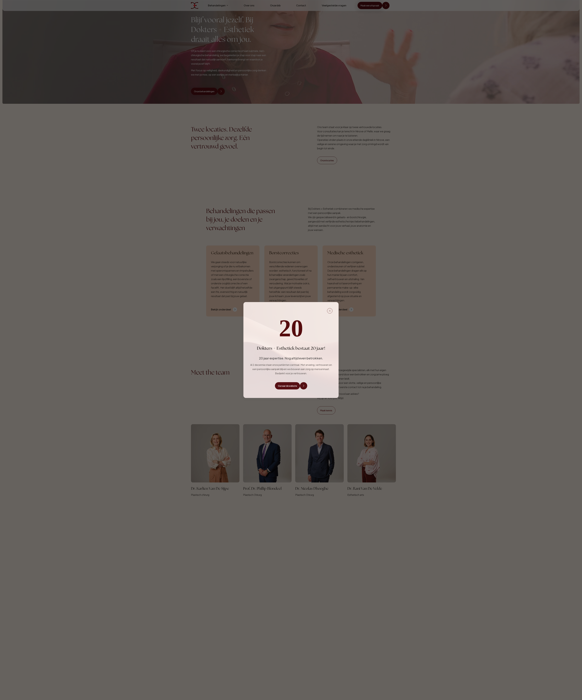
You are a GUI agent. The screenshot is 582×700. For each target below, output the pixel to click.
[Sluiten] (330, 311)
